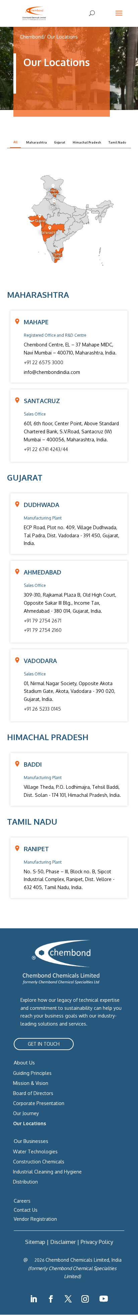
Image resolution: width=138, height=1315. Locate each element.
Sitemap (35, 1242)
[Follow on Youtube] (103, 1299)
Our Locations (62, 37)
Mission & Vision (30, 1083)
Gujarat (59, 142)
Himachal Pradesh (87, 142)
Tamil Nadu (117, 142)
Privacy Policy (97, 1242)
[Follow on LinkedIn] (33, 1299)
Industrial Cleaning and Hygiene (47, 1171)
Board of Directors (33, 1093)
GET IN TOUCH (44, 1044)
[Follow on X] (68, 1299)
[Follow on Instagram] (85, 1299)
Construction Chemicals (38, 1161)
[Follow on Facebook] (51, 1299)
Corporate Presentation (38, 1103)
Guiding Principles (32, 1073)
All (15, 142)
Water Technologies (35, 1151)
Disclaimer (63, 1242)
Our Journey (26, 1113)
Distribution (25, 1182)
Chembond (32, 37)
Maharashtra (36, 142)
